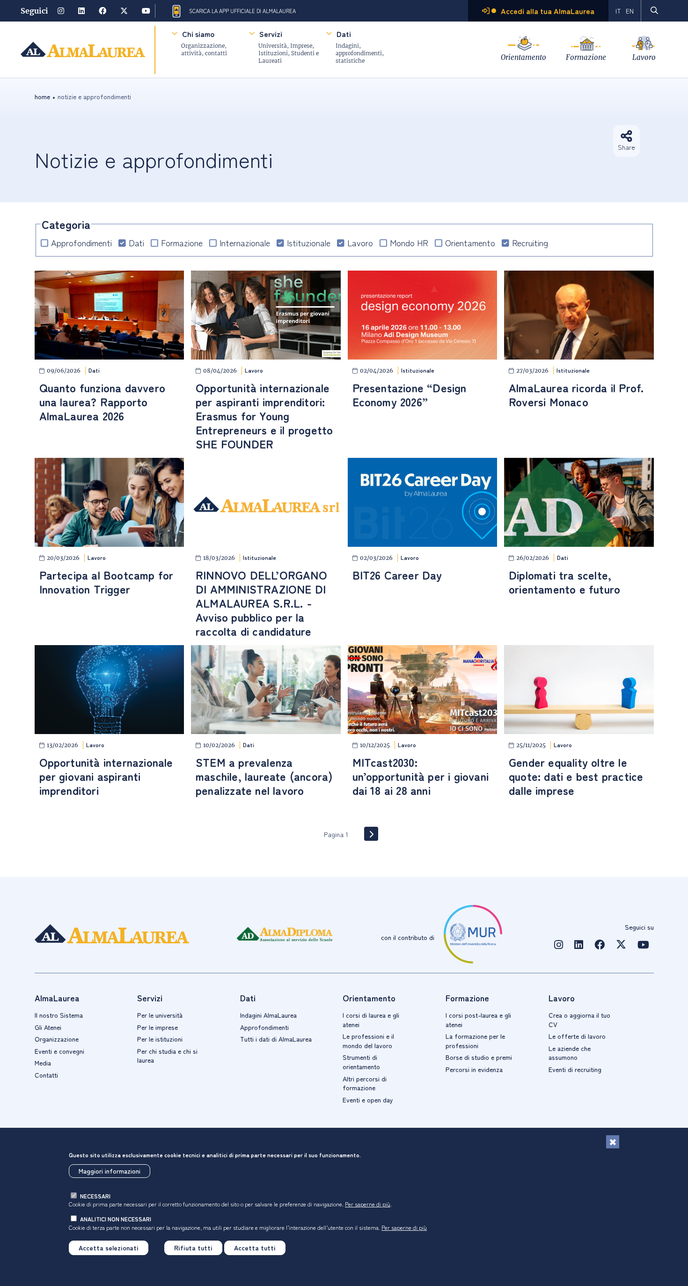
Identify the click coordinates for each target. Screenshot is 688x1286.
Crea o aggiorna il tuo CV (579, 1019)
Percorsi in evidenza (474, 1069)
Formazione (586, 57)
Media (43, 1062)
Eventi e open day (368, 1099)
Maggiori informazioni (109, 1171)
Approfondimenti (81, 243)
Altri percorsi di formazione (365, 1083)
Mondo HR (409, 243)
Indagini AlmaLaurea (268, 1015)
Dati (344, 33)
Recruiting (530, 243)
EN (630, 10)
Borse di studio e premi (479, 1057)
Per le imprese (157, 1027)
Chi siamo (198, 33)
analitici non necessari (115, 1219)
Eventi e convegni (59, 1051)
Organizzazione (57, 1038)
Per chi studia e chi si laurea (167, 1055)
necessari (95, 1196)
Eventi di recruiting (575, 1069)
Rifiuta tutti (193, 1247)
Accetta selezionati (109, 1247)
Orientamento (523, 57)
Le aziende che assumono (570, 1052)
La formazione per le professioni (475, 1040)
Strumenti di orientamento (361, 1061)
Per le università (160, 1015)
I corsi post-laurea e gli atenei (478, 1019)
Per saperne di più (367, 1204)
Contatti (46, 1075)
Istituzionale (308, 243)
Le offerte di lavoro (577, 1036)
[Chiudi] (612, 1141)
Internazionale (245, 243)
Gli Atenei (48, 1027)
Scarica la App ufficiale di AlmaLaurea (242, 11)
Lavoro (644, 57)
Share (626, 147)
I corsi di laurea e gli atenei (371, 1019)
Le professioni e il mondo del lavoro (368, 1040)
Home (42, 96)
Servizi (270, 33)
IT (618, 10)
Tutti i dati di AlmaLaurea (276, 1038)
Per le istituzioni (160, 1038)
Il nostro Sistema (59, 1015)
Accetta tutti (255, 1247)
